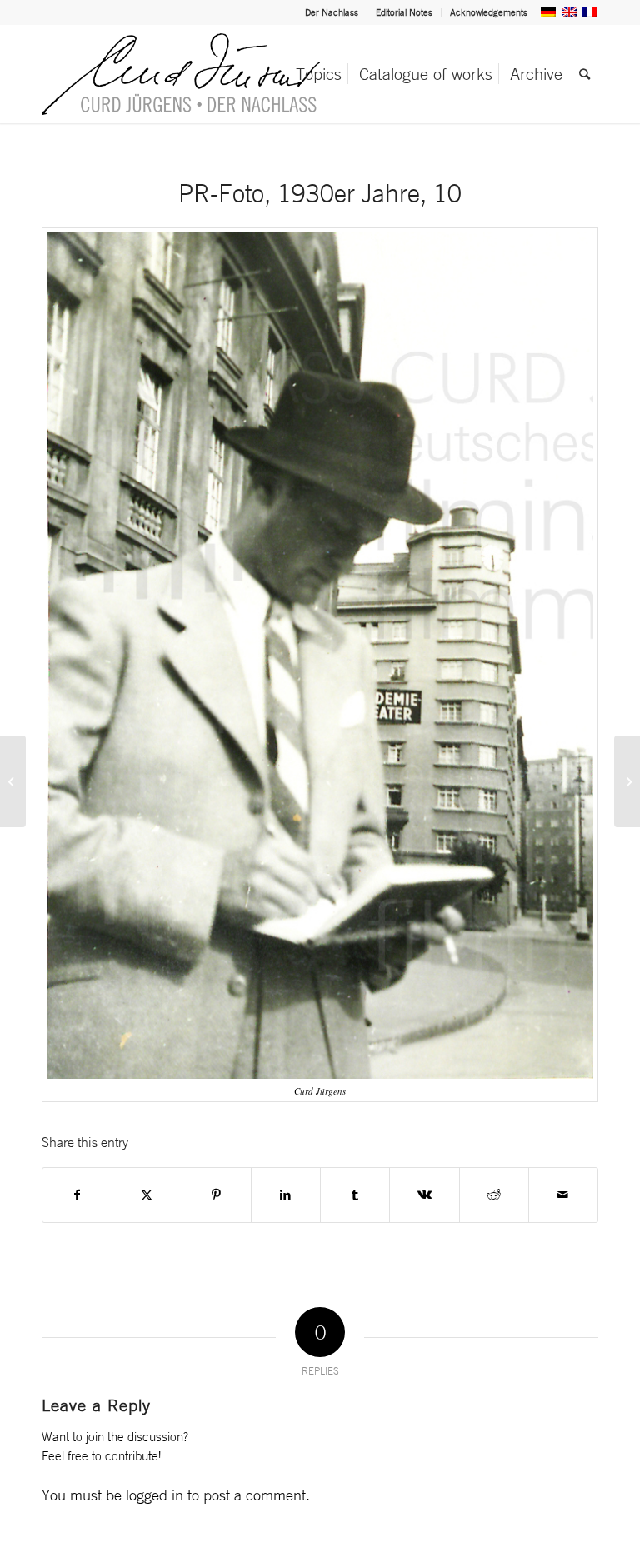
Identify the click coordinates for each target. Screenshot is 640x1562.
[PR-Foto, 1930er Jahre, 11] (627, 781)
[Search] (584, 74)
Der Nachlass (331, 12)
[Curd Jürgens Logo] (181, 74)
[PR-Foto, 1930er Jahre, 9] (13, 781)
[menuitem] (332, 12)
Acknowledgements (489, 12)
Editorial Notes (404, 12)
